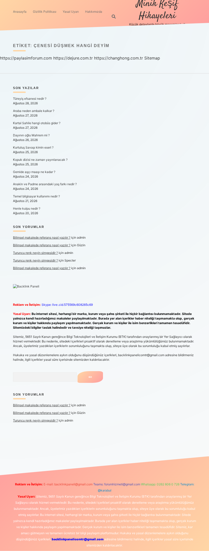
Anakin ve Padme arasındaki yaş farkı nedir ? (45, 184)
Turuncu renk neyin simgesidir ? (35, 253)
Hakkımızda (93, 11)
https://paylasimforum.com (26, 58)
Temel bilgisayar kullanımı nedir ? (36, 196)
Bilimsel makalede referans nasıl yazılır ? (41, 237)
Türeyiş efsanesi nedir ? (29, 98)
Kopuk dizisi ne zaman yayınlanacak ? (40, 160)
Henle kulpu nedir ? (26, 208)
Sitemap (152, 58)
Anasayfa (20, 11)
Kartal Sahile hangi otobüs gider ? (36, 123)
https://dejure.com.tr (73, 58)
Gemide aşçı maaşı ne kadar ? (34, 172)
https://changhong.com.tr (118, 58)
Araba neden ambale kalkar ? (33, 111)
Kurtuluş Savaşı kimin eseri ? (33, 147)
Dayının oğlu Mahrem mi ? (31, 135)
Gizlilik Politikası (44, 11)
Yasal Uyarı (71, 11)
